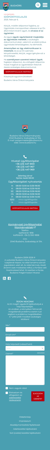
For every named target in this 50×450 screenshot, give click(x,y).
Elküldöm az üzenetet (38, 396)
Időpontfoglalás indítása (18, 72)
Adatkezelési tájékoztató (25, 429)
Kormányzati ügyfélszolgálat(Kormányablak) (25, 226)
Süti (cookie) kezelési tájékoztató (25, 433)
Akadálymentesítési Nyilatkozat (25, 425)
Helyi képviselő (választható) (19, 344)
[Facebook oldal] (9, 278)
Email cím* (11, 335)
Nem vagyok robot (18, 388)
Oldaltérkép (25, 417)
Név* (8, 325)
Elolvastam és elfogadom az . (15, 396)
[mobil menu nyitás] (45, 5)
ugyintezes (9, 14)
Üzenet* (9, 353)
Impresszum (25, 421)
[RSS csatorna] (4, 278)
